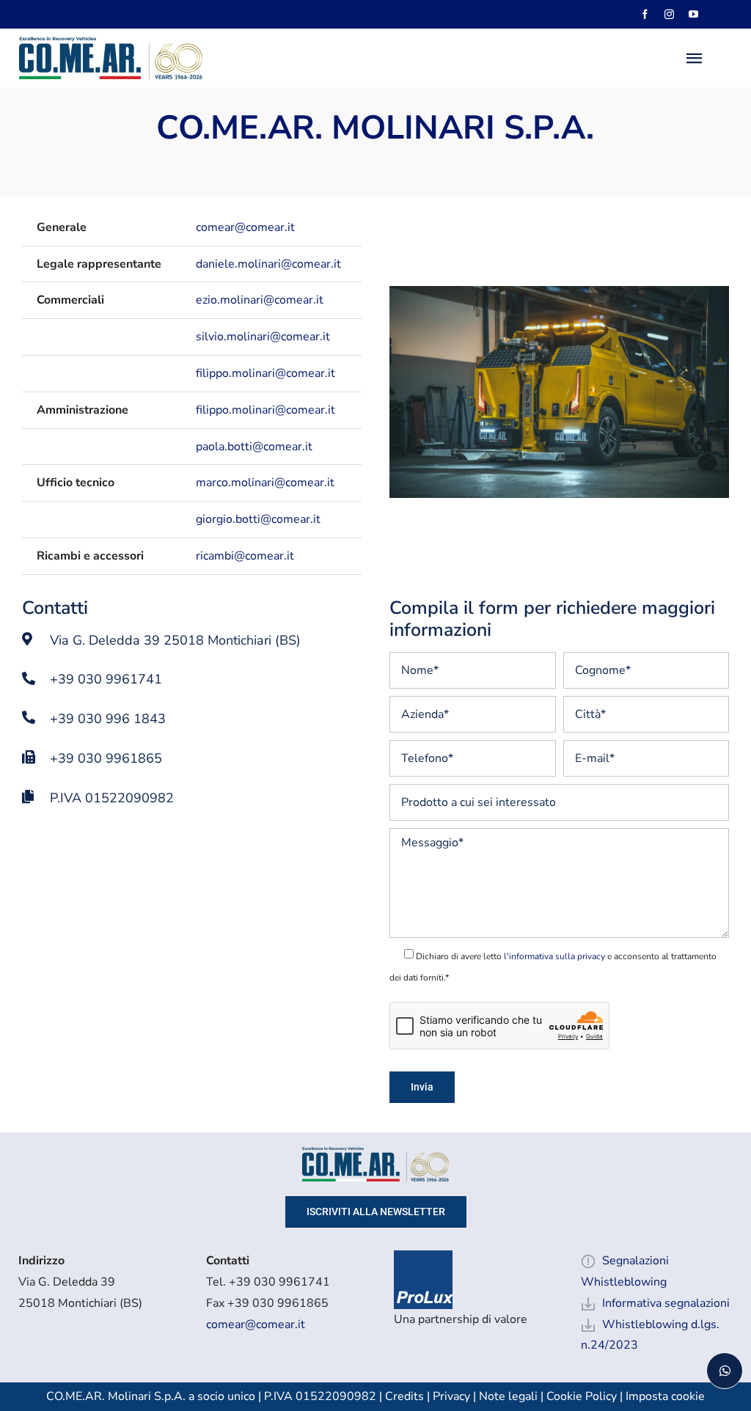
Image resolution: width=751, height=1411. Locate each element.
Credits (406, 1396)
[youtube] (693, 14)
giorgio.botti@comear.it (258, 519)
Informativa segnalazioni (666, 1303)
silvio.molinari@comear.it (263, 337)
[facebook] (645, 14)
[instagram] (669, 14)
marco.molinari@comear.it (265, 482)
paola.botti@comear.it (254, 447)
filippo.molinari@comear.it (265, 373)
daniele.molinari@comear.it (268, 264)
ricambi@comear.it (245, 556)
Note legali (508, 1396)
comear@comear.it (245, 227)
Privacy (451, 1396)
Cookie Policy (581, 1396)
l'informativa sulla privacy (554, 956)
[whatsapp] (724, 1370)
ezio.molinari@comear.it (259, 300)
